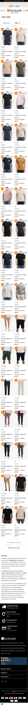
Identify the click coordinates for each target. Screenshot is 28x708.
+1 (17, 47)
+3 (4, 47)
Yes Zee (7, 599)
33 (16, 397)
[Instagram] (5, 681)
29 (15, 334)
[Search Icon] (4, 11)
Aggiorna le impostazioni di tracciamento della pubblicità (14, 693)
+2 (17, 142)
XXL (17, 110)
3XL (16, 78)
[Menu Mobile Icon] (2, 11)
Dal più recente (6, 23)
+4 (5, 397)
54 (3, 429)
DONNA (11, 6)
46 (1, 429)
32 (15, 461)
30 (16, 334)
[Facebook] (2, 681)
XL (15, 110)
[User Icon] (24, 11)
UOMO (17, 6)
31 (3, 397)
